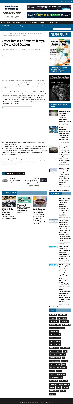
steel (58, 387)
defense (52, 325)
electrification (55, 345)
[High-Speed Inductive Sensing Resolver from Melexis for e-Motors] (24, 199)
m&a (63, 364)
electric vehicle (55, 341)
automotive (62, 315)
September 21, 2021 (8, 49)
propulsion (63, 381)
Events (25, 23)
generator (61, 354)
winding (52, 394)
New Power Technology (57, 374)
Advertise (43, 23)
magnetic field (61, 368)
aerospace (53, 315)
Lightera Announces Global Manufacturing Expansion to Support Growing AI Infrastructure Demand (64, 295)
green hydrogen (55, 358)
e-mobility (20, 174)
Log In (70, 1)
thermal (65, 387)
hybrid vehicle (54, 361)
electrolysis (54, 348)
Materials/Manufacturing (27, 49)
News (9, 23)
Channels (16, 23)
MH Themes (50, 402)
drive (59, 325)
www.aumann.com (10, 164)
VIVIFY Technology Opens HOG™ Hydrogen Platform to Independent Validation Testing (65, 116)
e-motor (62, 328)
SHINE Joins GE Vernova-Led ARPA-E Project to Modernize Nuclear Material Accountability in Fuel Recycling (64, 253)
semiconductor (64, 384)
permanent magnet (56, 378)
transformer (54, 391)
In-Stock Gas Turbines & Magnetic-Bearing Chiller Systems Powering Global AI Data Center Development (65, 133)
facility (58, 351)
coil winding (10, 174)
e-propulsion (54, 331)
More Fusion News (55, 307)
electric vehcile (55, 338)
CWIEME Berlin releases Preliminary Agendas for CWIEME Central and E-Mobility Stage (9, 213)
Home (3, 23)
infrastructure (55, 364)
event (52, 351)
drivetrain (66, 325)
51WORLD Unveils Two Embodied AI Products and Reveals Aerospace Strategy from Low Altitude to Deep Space (64, 205)
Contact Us (53, 23)
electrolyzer (64, 348)
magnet (52, 368)
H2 (63, 358)
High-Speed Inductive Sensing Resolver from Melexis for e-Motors (23, 208)
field (65, 351)
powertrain (54, 381)
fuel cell (53, 354)
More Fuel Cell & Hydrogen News (59, 190)
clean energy (62, 318)
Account (63, 1)
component (64, 321)
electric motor (55, 335)
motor (59, 371)
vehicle (63, 391)
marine (52, 371)
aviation (52, 318)
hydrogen (64, 361)
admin (17, 49)
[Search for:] (62, 29)
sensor (52, 387)
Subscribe (33, 23)
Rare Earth (53, 384)
